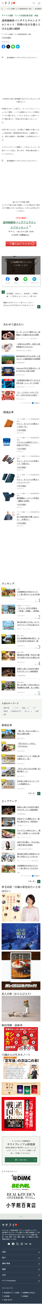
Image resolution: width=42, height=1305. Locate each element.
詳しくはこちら (21, 1160)
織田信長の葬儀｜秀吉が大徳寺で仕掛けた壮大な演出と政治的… (28, 656)
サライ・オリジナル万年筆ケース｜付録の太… (28, 462)
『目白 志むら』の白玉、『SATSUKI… (27, 744)
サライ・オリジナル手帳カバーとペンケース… (28, 481)
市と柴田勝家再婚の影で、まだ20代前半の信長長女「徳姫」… (28, 639)
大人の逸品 (7, 38)
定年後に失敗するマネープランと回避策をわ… (28, 782)
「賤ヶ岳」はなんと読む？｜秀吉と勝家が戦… (28, 732)
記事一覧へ (32, 793)
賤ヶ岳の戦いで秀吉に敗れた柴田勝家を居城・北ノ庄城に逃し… (28, 686)
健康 (4, 1269)
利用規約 (25, 1296)
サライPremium (9, 1280)
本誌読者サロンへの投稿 (11, 1293)
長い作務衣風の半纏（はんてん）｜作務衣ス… (28, 518)
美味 (18, 589)
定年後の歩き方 (16, 711)
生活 (4, 1275)
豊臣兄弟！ (7, 708)
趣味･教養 (20, 636)
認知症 (6, 711)
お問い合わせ (8, 1300)
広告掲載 (6, 1296)
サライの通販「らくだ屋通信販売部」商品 (19, 9)
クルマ (16, 708)
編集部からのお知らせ (24, 606)
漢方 (5, 714)
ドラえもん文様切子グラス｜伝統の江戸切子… (28, 443)
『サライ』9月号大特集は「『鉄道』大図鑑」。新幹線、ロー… (28, 609)
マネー (35, 708)
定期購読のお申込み (29, 1293)
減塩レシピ (25, 708)
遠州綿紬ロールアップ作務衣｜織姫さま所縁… (28, 499)
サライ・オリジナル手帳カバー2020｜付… (28, 425)
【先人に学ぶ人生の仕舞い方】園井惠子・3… (28, 770)
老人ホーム (28, 711)
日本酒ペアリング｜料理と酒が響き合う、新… (28, 757)
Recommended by (26, 403)
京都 (37, 711)
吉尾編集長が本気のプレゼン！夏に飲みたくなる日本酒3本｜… (28, 593)
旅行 (4, 1257)
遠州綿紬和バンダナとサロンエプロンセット (19, 224)
